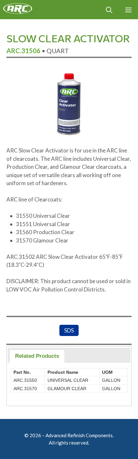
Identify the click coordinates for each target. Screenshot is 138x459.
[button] (109, 9)
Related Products (37, 356)
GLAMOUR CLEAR (66, 388)
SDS (69, 330)
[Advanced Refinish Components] (17, 9)
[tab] (37, 356)
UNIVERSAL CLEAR (67, 380)
